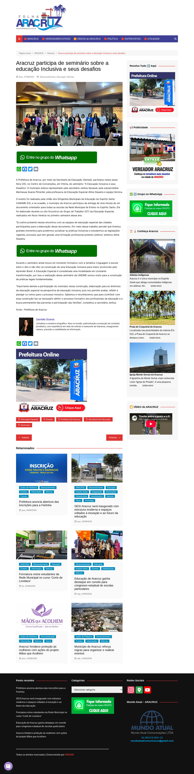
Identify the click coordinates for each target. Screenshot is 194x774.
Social (48, 641)
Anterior (25, 437)
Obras (78, 500)
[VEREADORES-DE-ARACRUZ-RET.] (152, 157)
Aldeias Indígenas (139, 275)
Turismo (23, 496)
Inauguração (97, 492)
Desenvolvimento (48, 77)
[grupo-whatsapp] (57, 157)
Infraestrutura (81, 496)
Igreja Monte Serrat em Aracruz (146, 374)
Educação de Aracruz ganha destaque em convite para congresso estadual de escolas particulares (41, 725)
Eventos (23, 492)
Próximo (113, 437)
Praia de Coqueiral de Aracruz (146, 327)
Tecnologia (89, 500)
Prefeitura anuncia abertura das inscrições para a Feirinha (40, 690)
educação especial (29, 419)
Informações (36, 492)
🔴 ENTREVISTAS (131, 39)
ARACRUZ (80, 487)
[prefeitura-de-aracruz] (51, 380)
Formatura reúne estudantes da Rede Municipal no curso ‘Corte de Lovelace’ (40, 578)
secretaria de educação (99, 419)
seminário (25, 425)
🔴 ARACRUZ (31, 39)
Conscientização (48, 637)
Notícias (70, 77)
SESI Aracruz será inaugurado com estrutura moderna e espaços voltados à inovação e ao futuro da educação (39, 702)
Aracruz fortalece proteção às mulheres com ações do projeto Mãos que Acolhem (39, 650)
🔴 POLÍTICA (111, 39)
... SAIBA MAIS (153, 286)
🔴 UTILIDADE (152, 39)
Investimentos (97, 496)
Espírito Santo (82, 492)
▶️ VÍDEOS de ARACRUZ (87, 39)
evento (49, 419)
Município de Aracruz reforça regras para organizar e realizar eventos (94, 650)
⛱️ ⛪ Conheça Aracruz (144, 231)
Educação (61, 77)
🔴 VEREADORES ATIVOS (56, 39)
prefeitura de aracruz (70, 419)
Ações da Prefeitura (28, 487)
